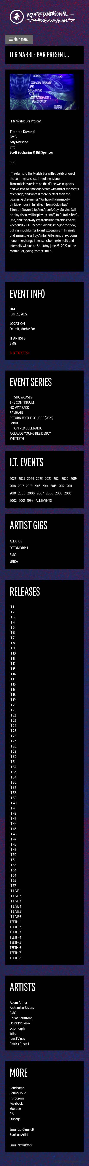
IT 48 (13, 844)
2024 (30, 478)
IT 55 (13, 880)
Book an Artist (19, 1134)
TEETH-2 (15, 927)
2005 (58, 493)
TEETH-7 (15, 953)
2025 (22, 478)
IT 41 (13, 808)
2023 (39, 478)
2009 (21, 493)
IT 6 (12, 632)
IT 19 (13, 700)
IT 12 (12, 663)
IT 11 (12, 658)
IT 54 (13, 875)
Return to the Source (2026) (32, 418)
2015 (37, 486)
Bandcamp (17, 1088)
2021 (56, 478)
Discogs (15, 1119)
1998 (30, 500)
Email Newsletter (21, 1145)
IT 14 (13, 674)
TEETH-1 (15, 922)
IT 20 (13, 705)
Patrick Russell (19, 1043)
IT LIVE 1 (15, 891)
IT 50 (13, 854)
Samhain (16, 413)
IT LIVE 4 (15, 906)
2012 (62, 486)
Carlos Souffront (21, 1018)
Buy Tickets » (20, 353)
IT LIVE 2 (15, 896)
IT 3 (12, 617)
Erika (14, 561)
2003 (68, 493)
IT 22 (13, 715)
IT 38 (13, 793)
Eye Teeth (17, 438)
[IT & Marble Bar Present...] (44, 91)
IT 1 (12, 607)
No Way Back (19, 407)
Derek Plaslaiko (20, 1023)
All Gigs (16, 541)
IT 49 (13, 849)
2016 (29, 486)
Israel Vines (17, 1038)
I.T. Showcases (21, 397)
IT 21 (12, 710)
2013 (54, 486)
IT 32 (13, 767)
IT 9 (12, 648)
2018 (13, 486)
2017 (21, 486)
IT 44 (13, 824)
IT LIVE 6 (15, 916)
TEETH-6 (15, 947)
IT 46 (13, 834)
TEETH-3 (15, 932)
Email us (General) (22, 1129)
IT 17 (12, 689)
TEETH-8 (15, 958)
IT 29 (13, 751)
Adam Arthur (18, 1002)
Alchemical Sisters (22, 1007)
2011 (69, 486)
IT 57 (13, 885)
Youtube (15, 1108)
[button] (19, 39)
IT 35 (13, 782)
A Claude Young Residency (30, 433)
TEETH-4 (15, 937)
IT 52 (13, 865)
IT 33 (13, 772)
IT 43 (13, 818)
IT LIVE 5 (15, 911)
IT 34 (13, 777)
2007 (40, 493)
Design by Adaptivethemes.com (70, 1161)
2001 (22, 500)
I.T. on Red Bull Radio (26, 428)
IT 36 (13, 787)
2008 (31, 493)
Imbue (14, 423)
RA (12, 1114)
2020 (65, 478)
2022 (48, 478)
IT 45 (13, 829)
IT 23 (13, 720)
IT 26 (13, 736)
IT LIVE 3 (15, 901)
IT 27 (13, 741)
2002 (13, 500)
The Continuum (22, 402)
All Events (44, 500)
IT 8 (12, 643)
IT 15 (12, 679)
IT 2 (12, 612)
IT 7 (12, 638)
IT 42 (13, 813)
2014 (45, 486)
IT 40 (13, 803)
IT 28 (13, 746)
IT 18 (13, 694)
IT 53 (13, 870)
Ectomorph (19, 548)
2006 (49, 493)
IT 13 (13, 669)
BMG (13, 343)
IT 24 (13, 725)
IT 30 (13, 756)
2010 (13, 493)
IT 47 (13, 839)
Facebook (16, 1103)
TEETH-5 (15, 942)
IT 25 (13, 731)
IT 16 (13, 684)
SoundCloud (18, 1093)
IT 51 (12, 860)
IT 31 (13, 762)
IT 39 (13, 798)
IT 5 (12, 627)
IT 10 (13, 653)
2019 (74, 478)
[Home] (44, 17)
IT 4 (12, 622)
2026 (13, 478)
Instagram (17, 1098)
